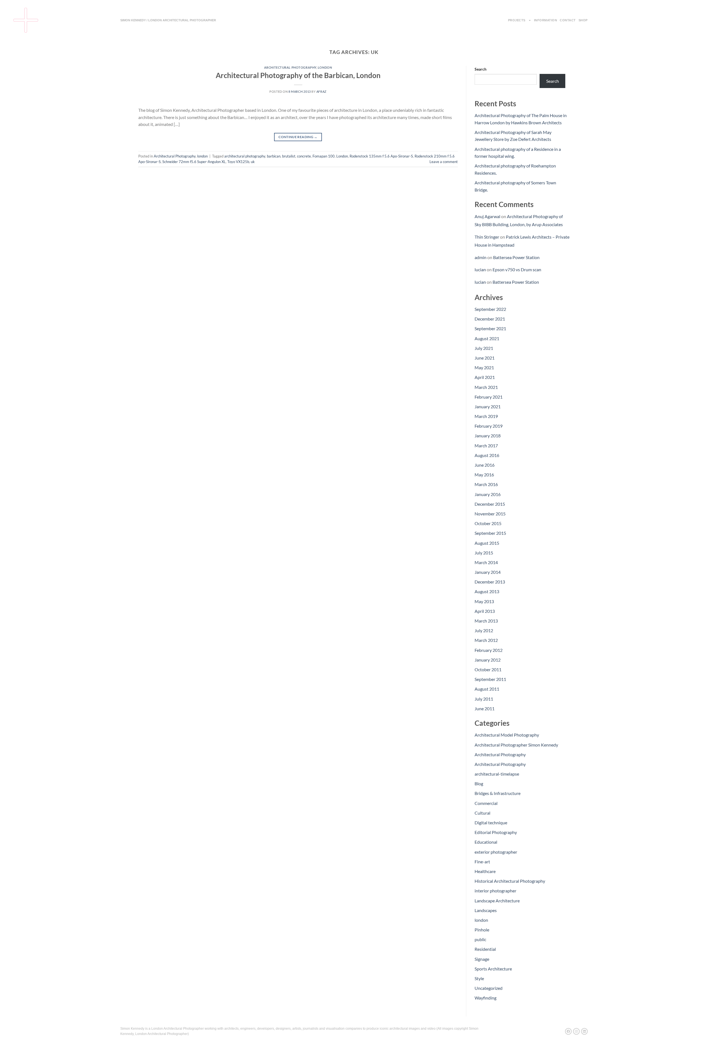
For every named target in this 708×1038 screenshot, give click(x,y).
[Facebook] (568, 1031)
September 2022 (490, 309)
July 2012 (484, 630)
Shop (583, 20)
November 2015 (490, 513)
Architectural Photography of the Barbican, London (298, 75)
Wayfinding (485, 997)
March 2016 (486, 484)
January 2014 (488, 572)
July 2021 (484, 348)
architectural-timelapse (497, 773)
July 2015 (484, 552)
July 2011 (484, 698)
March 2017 (486, 445)
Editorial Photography (496, 832)
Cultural (482, 812)
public (480, 939)
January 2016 (488, 494)
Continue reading (297, 137)
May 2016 (484, 474)
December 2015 (490, 504)
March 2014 (486, 562)
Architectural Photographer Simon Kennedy (516, 744)
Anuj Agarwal (487, 216)
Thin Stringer (487, 236)
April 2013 (485, 611)
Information (545, 20)
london (325, 67)
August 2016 (487, 455)
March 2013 (486, 620)
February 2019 (489, 425)
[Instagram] (576, 1031)
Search (480, 69)
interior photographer (495, 890)
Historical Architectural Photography (510, 881)
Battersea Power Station (516, 257)
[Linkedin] (584, 1031)
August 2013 (487, 591)
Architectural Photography (290, 67)
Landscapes (486, 910)
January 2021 (488, 406)
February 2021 (489, 396)
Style (479, 978)
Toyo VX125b (238, 161)
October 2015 (488, 523)
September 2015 (490, 533)
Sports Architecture (493, 968)
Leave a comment (444, 161)
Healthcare (485, 871)
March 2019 (486, 416)
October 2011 (488, 669)
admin (480, 257)
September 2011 (490, 679)
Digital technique (491, 822)
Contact (568, 20)
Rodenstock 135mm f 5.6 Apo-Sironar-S (381, 156)
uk (253, 161)
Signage (482, 959)
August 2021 (487, 338)
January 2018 (488, 435)
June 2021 (484, 357)
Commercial (486, 803)
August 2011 (487, 688)
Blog (479, 783)
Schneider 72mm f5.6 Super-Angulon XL (194, 161)
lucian (480, 269)
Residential (485, 949)
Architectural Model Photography (507, 734)
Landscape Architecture (497, 900)
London (342, 156)
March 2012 (486, 640)
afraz (321, 91)
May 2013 (484, 601)
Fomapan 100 (324, 156)
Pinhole (482, 929)
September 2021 (490, 328)
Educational (486, 842)
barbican (273, 156)
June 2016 (484, 465)
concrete (304, 156)
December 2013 (490, 581)
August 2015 (487, 543)
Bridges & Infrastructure (497, 793)
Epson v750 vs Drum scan (517, 269)
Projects (516, 20)
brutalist (288, 156)
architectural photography (244, 156)
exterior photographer (496, 851)
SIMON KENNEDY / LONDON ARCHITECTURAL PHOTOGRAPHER (168, 20)
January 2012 (488, 659)
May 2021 (484, 367)
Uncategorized (489, 988)
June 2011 (484, 708)
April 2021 (485, 377)
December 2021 (490, 318)
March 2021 (486, 387)
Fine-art (482, 861)
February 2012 (489, 650)
